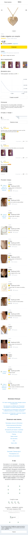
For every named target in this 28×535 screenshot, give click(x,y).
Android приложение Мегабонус (14, 425)
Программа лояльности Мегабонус (14, 423)
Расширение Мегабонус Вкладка (14, 432)
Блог (14, 440)
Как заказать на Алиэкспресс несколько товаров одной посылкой (14, 414)
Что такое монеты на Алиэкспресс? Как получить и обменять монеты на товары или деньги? (14, 410)
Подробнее (15, 43)
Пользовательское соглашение (11, 510)
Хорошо (14, 531)
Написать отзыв (14, 122)
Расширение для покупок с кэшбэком (14, 429)
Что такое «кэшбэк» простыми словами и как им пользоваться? (14, 403)
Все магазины (14, 438)
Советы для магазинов (14, 455)
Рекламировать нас (14, 453)
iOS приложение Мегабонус (14, 427)
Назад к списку (2, 10)
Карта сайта (14, 443)
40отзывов (3, 52)
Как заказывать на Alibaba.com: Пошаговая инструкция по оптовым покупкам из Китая (14, 406)
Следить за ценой (14, 97)
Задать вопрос (14, 436)
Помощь (14, 434)
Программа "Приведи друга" (14, 451)
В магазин (14, 47)
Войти (19, 2)
